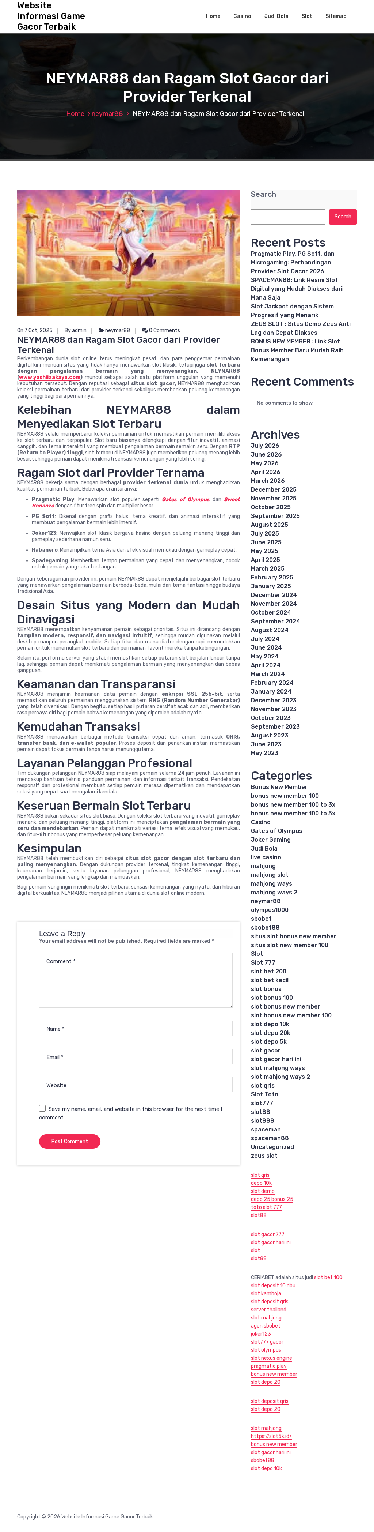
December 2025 (274, 489)
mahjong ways (271, 883)
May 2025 (264, 551)
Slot (307, 16)
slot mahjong (266, 1318)
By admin (76, 330)
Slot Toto (264, 1094)
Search (263, 194)
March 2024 (268, 674)
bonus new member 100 (285, 795)
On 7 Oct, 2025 (35, 330)
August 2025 (269, 524)
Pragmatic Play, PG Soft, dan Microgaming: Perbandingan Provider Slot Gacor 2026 (293, 262)
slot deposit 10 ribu (273, 1286)
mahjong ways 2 (274, 892)
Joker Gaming (271, 839)
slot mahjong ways (278, 1067)
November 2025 (274, 498)
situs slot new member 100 (289, 945)
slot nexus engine (271, 1358)
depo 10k (261, 1183)
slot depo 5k (269, 1041)
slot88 (260, 1111)
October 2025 (271, 507)
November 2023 (274, 709)
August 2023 (269, 735)
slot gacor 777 (268, 1234)
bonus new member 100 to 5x (293, 813)
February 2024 (272, 682)
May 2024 (265, 656)
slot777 (262, 1103)
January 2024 (271, 691)
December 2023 (274, 700)
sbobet (261, 918)
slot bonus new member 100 (291, 1015)
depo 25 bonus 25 (272, 1199)
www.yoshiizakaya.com (49, 377)
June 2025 (266, 542)
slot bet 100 (328, 1277)
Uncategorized (272, 1147)
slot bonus (266, 988)
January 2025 (271, 586)
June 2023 (266, 744)
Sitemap (336, 16)
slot (255, 1250)
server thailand (268, 1310)
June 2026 (266, 454)
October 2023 (271, 717)
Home (213, 16)
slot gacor (265, 1050)
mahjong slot (270, 874)
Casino (242, 16)
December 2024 (274, 595)
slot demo (263, 1191)
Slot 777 (263, 962)
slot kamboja (266, 1294)
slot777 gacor (267, 1342)
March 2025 (268, 568)
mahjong (263, 866)
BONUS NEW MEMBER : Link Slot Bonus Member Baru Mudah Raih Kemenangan (297, 350)
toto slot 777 (266, 1207)
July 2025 (265, 533)
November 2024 (274, 603)
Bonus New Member (279, 787)
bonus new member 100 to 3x (293, 804)
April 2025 (265, 559)
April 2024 (265, 665)
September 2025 (275, 515)
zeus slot (264, 1155)
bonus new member (274, 1374)
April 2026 (265, 472)
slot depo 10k (270, 1024)
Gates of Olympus (276, 830)
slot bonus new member (285, 1006)
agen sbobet (265, 1326)
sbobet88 (265, 927)
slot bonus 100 (272, 997)
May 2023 (264, 753)
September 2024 (275, 621)
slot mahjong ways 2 (280, 1076)
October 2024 (271, 612)
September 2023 (275, 726)
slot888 (262, 1120)
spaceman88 (270, 1138)
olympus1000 (270, 909)
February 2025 (272, 577)
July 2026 (265, 445)
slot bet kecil (270, 980)
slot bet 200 (268, 971)
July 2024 (265, 638)
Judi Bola (276, 16)
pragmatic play (269, 1366)
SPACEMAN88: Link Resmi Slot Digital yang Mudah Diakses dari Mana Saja (297, 289)
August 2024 (270, 630)
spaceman (266, 1129)
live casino (266, 857)
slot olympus (266, 1350)
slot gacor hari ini (276, 1059)
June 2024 (266, 647)
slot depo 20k (270, 1032)
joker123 (261, 1334)
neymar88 (107, 114)
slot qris (263, 1085)
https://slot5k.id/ (271, 1436)
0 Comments (164, 330)
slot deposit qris (270, 1302)
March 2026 (268, 480)
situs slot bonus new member (293, 936)
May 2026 (265, 463)
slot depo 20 (265, 1382)
